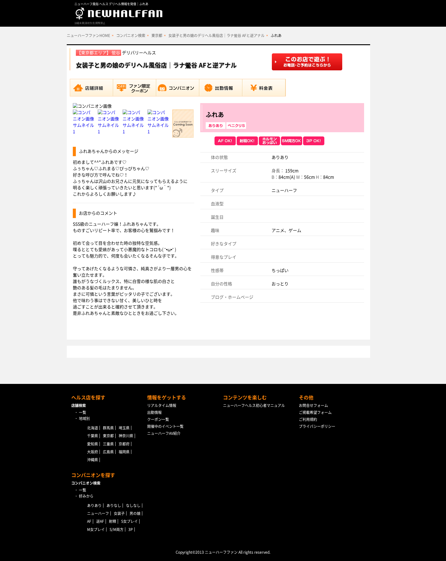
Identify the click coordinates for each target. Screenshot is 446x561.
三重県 (108, 444)
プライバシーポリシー (317, 426)
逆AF (100, 521)
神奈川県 (126, 436)
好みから (86, 496)
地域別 (84, 418)
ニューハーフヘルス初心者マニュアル (254, 405)
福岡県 (124, 452)
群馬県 (108, 428)
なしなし (133, 505)
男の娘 (135, 513)
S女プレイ (129, 521)
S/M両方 (116, 529)
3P (130, 529)
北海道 (92, 428)
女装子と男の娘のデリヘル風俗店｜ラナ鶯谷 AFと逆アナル (216, 35)
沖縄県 (92, 460)
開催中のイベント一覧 (165, 426)
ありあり (94, 505)
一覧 (82, 412)
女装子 (119, 513)
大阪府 (92, 452)
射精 (112, 521)
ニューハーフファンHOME (88, 35)
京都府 (124, 444)
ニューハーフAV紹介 (164, 433)
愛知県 (92, 444)
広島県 (108, 452)
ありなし (113, 505)
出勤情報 (154, 412)
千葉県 (92, 436)
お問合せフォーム (313, 405)
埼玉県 (124, 428)
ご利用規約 (308, 419)
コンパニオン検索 (130, 35)
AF (89, 521)
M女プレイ (96, 529)
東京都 (156, 35)
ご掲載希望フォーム (315, 412)
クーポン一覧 (158, 419)
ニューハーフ (98, 513)
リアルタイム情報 (161, 405)
